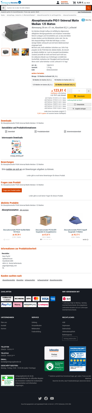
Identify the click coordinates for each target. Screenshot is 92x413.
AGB (63, 322)
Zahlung (34, 322)
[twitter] (40, 398)
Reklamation (36, 329)
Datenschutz (66, 329)
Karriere (3, 329)
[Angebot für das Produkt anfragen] (79, 108)
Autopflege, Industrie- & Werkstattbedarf (21, 15)
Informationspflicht (68, 332)
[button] (62, 2)
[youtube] (52, 398)
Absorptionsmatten (69, 15)
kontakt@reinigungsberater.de (11, 362)
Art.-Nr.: (34, 65)
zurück (7, 239)
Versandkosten (37, 325)
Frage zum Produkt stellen (11, 190)
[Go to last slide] (4, 32)
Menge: (45, 76)
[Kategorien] (3, 7)
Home (3, 15)
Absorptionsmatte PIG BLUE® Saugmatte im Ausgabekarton (46, 231)
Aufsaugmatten (30, 280)
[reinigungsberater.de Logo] (11, 2)
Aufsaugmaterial (42, 280)
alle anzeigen (24, 210)
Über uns (4, 322)
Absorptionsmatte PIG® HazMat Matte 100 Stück (16, 231)
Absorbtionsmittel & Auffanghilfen (49, 15)
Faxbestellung (36, 332)
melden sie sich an (14, 169)
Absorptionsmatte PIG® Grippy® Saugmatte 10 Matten (75, 231)
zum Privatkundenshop (84, 12)
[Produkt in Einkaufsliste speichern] (79, 104)
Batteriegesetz (67, 335)
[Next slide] (26, 32)
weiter (85, 239)
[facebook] (46, 398)
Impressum (66, 325)
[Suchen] (88, 7)
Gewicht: (34, 67)
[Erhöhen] (88, 91)
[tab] (41, 239)
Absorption (19, 280)
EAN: (33, 70)
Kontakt (3, 325)
